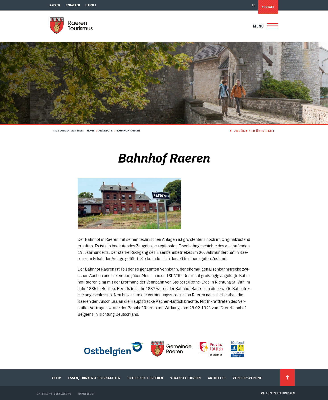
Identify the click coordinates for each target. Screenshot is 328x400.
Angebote (105, 130)
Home (90, 130)
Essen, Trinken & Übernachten (94, 378)
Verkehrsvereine (247, 378)
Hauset (90, 5)
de (253, 5)
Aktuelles (217, 378)
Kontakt (268, 7)
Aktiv (56, 378)
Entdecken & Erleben (145, 378)
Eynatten (73, 5)
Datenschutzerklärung (54, 393)
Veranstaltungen (185, 378)
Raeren (55, 5)
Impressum (86, 393)
